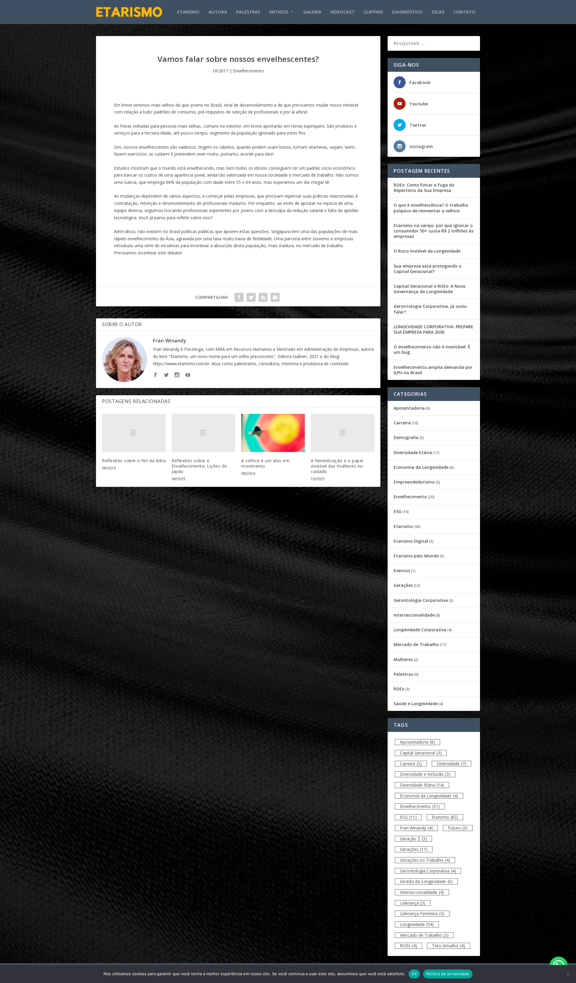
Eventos (402, 570)
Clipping (373, 12)
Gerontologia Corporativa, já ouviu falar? (430, 308)
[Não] (568, 974)
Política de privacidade (448, 973)
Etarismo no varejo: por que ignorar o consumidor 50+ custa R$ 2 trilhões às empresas (433, 231)
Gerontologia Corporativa (421, 600)
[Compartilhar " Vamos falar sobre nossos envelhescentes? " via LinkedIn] (263, 297)
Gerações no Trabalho (425, 860)
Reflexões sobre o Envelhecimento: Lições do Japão (199, 466)
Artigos (278, 12)
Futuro (457, 828)
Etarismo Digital (411, 541)
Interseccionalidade (414, 615)
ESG (397, 511)
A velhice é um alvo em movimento (265, 463)
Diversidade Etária (413, 452)
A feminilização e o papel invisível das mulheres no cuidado (337, 466)
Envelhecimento (248, 71)
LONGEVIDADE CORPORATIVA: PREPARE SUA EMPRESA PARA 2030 (433, 329)
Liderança (412, 903)
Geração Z (413, 839)
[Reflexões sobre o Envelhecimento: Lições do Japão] (203, 433)
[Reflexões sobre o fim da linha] (134, 433)
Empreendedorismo (414, 482)
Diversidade (451, 763)
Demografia (406, 437)
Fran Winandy (169, 340)
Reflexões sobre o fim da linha (134, 460)
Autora (217, 12)
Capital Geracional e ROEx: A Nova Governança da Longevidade (429, 288)
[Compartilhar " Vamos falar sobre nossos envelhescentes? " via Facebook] (239, 297)
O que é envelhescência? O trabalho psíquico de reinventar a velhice (431, 207)
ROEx (399, 689)
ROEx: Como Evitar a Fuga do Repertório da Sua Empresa (424, 187)
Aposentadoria (409, 408)
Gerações (403, 585)
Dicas (438, 12)
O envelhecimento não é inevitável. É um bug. (432, 349)
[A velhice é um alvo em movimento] (273, 433)
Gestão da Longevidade (426, 881)
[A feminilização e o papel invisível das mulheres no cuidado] (342, 433)
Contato (464, 12)
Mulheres (403, 659)
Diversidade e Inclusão (425, 774)
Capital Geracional (421, 753)
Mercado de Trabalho (416, 644)
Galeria (312, 12)
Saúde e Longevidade (416, 703)
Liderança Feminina (422, 913)
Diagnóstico (407, 12)
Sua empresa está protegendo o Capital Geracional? (427, 268)
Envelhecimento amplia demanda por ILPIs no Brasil (433, 369)
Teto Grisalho (448, 945)
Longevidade (417, 924)
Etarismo (188, 12)
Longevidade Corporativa (420, 630)
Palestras (248, 12)
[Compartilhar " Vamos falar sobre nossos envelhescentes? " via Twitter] (251, 297)
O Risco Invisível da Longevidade (427, 251)
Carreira (402, 423)
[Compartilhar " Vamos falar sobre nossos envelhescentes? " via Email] (275, 297)
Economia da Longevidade (421, 467)
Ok (414, 973)
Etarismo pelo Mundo (416, 556)
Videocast (342, 12)
